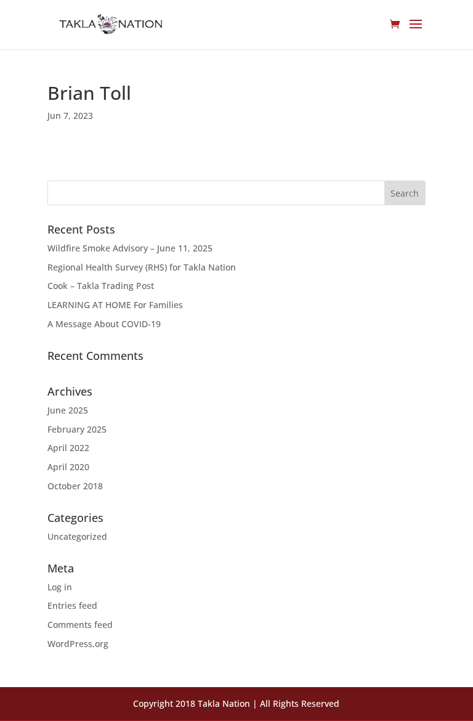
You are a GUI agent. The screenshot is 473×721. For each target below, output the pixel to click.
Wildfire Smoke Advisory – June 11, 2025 (129, 248)
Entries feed (72, 605)
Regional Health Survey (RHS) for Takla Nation (141, 267)
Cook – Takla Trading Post (100, 285)
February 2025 (77, 429)
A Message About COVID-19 (104, 324)
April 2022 (68, 448)
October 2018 (75, 486)
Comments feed (80, 624)
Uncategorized (77, 536)
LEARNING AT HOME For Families (115, 305)
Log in (59, 587)
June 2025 (67, 410)
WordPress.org (77, 644)
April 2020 (68, 467)
